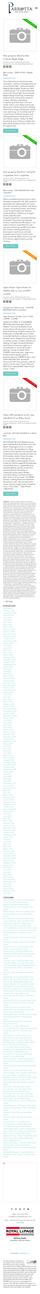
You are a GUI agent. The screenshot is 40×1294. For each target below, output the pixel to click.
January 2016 (8, 825)
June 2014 (7, 870)
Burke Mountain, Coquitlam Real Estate (24, 508)
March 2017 (7, 795)
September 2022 (10, 664)
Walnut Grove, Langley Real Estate (26, 589)
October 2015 (8, 832)
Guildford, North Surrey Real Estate (12, 542)
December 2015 (9, 828)
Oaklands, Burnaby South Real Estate (14, 565)
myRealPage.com (24, 1253)
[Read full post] (20, 36)
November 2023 (9, 636)
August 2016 (8, 811)
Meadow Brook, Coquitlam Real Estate (18, 1040)
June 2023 (7, 648)
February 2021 (9, 704)
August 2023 (8, 643)
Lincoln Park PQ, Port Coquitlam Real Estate (20, 1028)
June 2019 (7, 748)
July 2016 (7, 814)
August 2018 (8, 772)
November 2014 (9, 858)
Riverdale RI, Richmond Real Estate (16, 1091)
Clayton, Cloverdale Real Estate (15, 949)
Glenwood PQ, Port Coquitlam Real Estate (19, 1000)
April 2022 (7, 674)
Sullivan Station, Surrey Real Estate (13, 584)
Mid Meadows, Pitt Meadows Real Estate (19, 1042)
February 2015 (9, 851)
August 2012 (8, 889)
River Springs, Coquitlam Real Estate (17, 1089)
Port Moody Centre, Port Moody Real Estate (15, 568)
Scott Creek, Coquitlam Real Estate (16, 1098)
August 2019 (8, 744)
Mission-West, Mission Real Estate (16, 1047)
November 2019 (9, 737)
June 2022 (7, 671)
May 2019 (7, 751)
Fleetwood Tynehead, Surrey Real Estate (19, 989)
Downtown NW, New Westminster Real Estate (22, 528)
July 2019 (7, 746)
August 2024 (8, 615)
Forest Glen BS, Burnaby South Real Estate (18, 536)
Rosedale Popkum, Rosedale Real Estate (18, 1096)
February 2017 (8, 797)
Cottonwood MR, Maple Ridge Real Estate (19, 965)
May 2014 (7, 872)
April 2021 (7, 699)
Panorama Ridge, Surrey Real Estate (26, 567)
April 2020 (7, 727)
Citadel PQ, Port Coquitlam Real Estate (13, 518)
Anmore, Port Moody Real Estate (12, 503)
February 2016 (9, 823)
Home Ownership (8, 548)
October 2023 (8, 639)
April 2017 (7, 793)
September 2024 (10, 613)
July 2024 (7, 618)
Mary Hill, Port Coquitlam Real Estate (13, 553)
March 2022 (8, 676)
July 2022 (7, 669)
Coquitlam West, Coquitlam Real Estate (13, 525)
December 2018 (9, 762)
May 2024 (7, 622)
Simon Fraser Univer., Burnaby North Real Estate (20, 578)
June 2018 (7, 776)
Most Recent (8, 608)
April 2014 (7, 874)
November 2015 (9, 830)
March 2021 (8, 702)
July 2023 (7, 646)
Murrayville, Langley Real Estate (12, 559)
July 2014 (7, 867)
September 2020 (10, 716)
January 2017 (8, 800)
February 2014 (9, 879)
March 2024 (8, 627)
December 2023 (9, 634)
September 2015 (9, 835)
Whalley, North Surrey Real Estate (16, 1145)
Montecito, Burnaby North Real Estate (24, 557)
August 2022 (8, 667)
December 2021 (9, 683)
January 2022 (9, 681)
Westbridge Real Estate (23, 592)
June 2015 (7, 842)
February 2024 (9, 629)
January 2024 (9, 632)
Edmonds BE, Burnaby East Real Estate (18, 986)
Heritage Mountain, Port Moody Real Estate (20, 1014)
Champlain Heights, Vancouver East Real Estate (23, 517)
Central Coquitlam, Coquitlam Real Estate (22, 299)
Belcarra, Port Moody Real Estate (15, 904)
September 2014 (9, 863)
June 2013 (7, 884)
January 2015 (8, 853)
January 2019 (8, 760)
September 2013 (9, 881)
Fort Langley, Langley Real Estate (16, 993)
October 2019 (8, 739)
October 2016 (8, 807)
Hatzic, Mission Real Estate (23, 543)
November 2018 (9, 765)
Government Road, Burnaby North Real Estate (19, 540)
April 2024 (7, 625)
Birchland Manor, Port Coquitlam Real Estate (19, 504)
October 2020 (9, 713)
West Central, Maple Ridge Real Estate (18, 1138)
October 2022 (8, 662)
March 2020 (8, 730)
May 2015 (7, 844)
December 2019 (9, 734)
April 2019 (7, 753)
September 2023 (10, 641)
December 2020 (9, 709)
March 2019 (8, 755)
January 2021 (8, 706)
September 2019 (9, 741)
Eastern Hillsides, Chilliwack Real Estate (18, 532)
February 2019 (9, 758)
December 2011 (9, 891)
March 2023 (8, 655)
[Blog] (28, 1209)
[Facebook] (12, 1209)
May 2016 (7, 818)
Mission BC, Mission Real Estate (15, 556)
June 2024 (7, 620)
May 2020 (7, 725)
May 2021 (7, 697)
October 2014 (8, 861)
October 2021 (8, 688)
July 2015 (7, 839)
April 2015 (7, 846)
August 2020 (8, 718)
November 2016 (9, 804)
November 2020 (9, 711)
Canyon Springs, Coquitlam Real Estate (14, 509)
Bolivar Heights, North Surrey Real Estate (19, 912)
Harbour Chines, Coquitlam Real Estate (18, 1010)
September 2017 (9, 788)
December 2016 (9, 802)
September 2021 (9, 690)
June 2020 (7, 723)
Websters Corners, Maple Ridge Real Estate (15, 590)
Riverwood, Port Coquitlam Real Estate (17, 574)
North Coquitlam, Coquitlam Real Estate (18, 1059)
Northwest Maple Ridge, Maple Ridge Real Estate (23, 564)
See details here (9, 78)
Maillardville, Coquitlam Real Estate (25, 551)
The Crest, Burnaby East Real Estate (25, 585)
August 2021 (8, 692)
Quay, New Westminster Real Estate (17, 1080)
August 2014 (8, 865)
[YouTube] (24, 1209)
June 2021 (7, 695)
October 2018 (8, 767)
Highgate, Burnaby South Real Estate (24, 546)
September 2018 (9, 769)
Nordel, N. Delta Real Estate (17, 561)
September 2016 (9, 809)
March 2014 (8, 877)
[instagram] (16, 1209)
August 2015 (8, 837)
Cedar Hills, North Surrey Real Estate (23, 511)
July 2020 (7, 720)
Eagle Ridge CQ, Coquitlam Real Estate (13, 529)
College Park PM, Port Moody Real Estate (19, 954)
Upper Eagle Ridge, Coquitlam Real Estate (14, 587)
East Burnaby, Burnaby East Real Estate (18, 979)
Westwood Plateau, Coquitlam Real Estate (19, 1143)
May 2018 (7, 779)
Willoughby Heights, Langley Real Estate (14, 596)
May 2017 (7, 790)
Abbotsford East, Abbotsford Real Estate (21, 501)
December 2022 (9, 660)
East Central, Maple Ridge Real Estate (21, 64)
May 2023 (7, 650)
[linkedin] (20, 1209)
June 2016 (7, 816)
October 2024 (8, 611)
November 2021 (9, 685)
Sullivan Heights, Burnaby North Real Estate (25, 582)
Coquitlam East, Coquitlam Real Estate (23, 523)
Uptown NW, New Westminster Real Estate (19, 1131)
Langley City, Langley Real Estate (23, 548)
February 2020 (9, 732)
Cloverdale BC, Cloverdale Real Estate (20, 520)
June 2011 (7, 893)
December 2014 (9, 856)
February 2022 (9, 678)
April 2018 (7, 781)
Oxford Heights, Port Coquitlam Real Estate (20, 1073)
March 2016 (8, 821)
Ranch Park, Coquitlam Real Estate (19, 571)
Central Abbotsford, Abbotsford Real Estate (15, 512)
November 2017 (9, 783)
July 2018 (7, 774)
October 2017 (8, 786)
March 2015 (8, 849)
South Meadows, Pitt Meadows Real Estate (14, 579)
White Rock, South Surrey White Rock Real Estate (20, 595)
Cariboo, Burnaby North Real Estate (17, 923)
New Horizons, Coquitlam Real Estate (17, 1054)
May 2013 (7, 886)
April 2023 (7, 653)
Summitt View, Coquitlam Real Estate (17, 1124)
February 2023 (9, 657)
